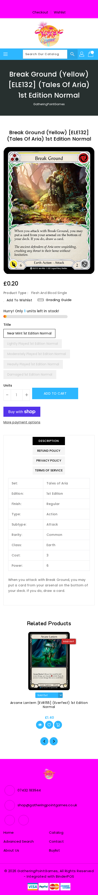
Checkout (40, 12)
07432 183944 (29, 790)
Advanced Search (18, 841)
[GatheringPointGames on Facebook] (44, 5)
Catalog (56, 832)
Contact (56, 841)
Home (8, 832)
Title (7, 324)
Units (7, 385)
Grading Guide (59, 300)
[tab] (49, 441)
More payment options (21, 422)
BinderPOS (65, 876)
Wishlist (60, 12)
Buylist (54, 850)
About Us (11, 850)
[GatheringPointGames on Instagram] (53, 5)
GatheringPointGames (49, 104)
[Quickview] (40, 725)
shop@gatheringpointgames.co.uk (47, 805)
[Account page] (82, 54)
